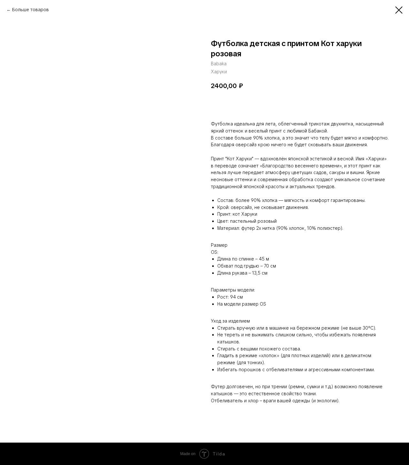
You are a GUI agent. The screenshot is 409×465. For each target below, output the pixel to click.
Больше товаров (30, 9)
